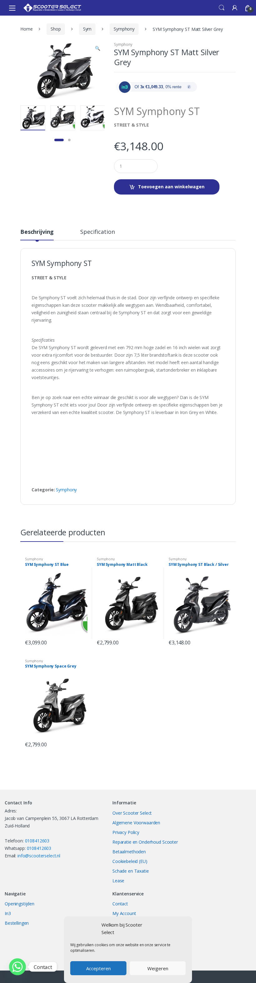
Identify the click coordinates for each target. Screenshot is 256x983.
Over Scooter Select (132, 813)
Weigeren (157, 968)
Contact (120, 904)
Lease (118, 881)
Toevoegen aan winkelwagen (171, 187)
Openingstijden (19, 904)
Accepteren (98, 968)
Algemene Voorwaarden (136, 823)
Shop (56, 29)
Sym (87, 29)
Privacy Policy (125, 832)
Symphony (124, 29)
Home (26, 29)
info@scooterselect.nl (38, 856)
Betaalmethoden (129, 852)
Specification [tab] (97, 232)
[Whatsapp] (17, 966)
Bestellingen (17, 923)
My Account (124, 913)
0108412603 (37, 841)
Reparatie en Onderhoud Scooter (145, 842)
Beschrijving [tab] (37, 232)
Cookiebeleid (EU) (129, 861)
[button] (97, 49)
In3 (8, 913)
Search (221, 7)
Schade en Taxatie (130, 871)
